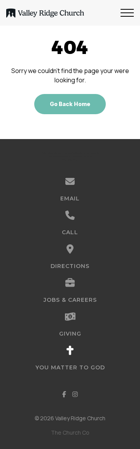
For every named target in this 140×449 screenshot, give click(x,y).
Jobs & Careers (70, 299)
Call (70, 232)
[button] (127, 12)
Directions (70, 266)
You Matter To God (70, 367)
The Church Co (70, 432)
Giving (70, 333)
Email (70, 198)
